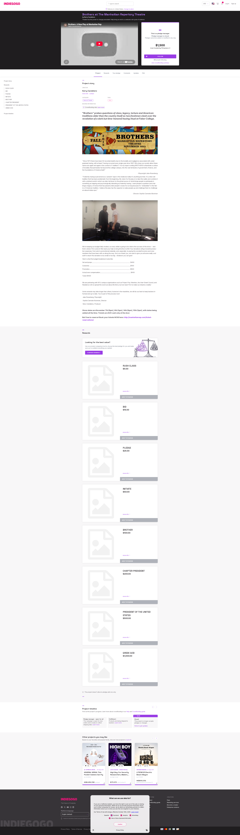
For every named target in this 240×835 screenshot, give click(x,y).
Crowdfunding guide (138, 711)
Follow (160, 56)
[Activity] (222, 3)
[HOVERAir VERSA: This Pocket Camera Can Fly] (93, 754)
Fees (168, 800)
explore (128, 740)
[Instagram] (70, 807)
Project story (8, 81)
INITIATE (8, 96)
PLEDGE (8, 94)
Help (127, 711)
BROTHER (9, 99)
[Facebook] (62, 807)
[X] (65, 807)
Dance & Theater (88, 100)
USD (204, 3)
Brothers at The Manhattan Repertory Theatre (113, 14)
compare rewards (93, 352)
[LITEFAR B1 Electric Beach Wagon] (146, 754)
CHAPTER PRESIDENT (12, 102)
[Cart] (218, 3)
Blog (148, 805)
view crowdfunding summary (160, 63)
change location (129, 9)
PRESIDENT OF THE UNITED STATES (17, 105)
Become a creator (172, 805)
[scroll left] (153, 707)
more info (85, 93)
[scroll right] (156, 738)
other (110, 100)
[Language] (213, 4)
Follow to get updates (141, 726)
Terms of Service (76, 829)
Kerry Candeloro (89, 17)
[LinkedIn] (73, 807)
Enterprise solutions (173, 807)
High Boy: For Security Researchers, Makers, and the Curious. (119, 774)
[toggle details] (105, 784)
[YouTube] (68, 807)
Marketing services (173, 802)
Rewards (6, 85)
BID (7, 91)
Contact (149, 800)
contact (91, 93)
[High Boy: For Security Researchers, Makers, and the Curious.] (120, 754)
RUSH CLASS (10, 88)
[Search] (109, 3)
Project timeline (8, 113)
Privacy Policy (65, 829)
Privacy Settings (89, 829)
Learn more (95, 724)
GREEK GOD (9, 108)
